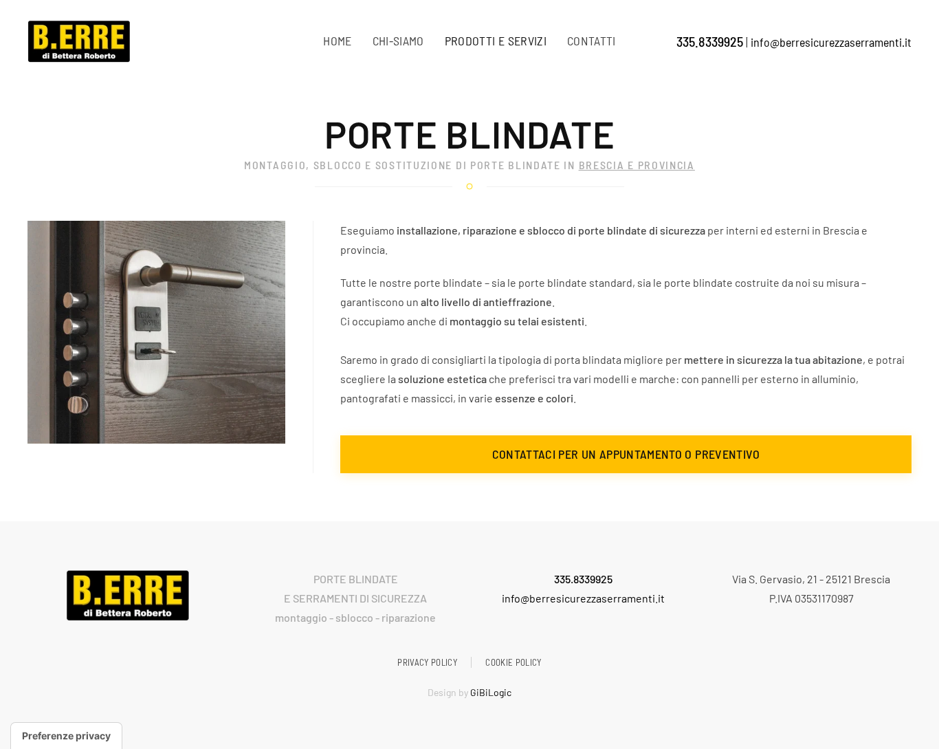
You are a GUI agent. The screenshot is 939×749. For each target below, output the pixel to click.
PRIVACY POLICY (427, 662)
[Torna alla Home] (79, 41)
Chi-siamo (398, 40)
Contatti (591, 40)
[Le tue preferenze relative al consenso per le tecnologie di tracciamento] (66, 736)
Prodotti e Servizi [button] (495, 40)
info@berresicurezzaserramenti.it (831, 42)
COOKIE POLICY (513, 662)
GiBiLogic (490, 692)
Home (337, 40)
